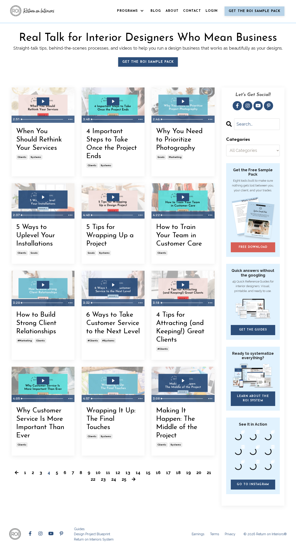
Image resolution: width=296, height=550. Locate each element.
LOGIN (212, 11)
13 (128, 472)
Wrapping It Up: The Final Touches (111, 419)
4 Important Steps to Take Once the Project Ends (111, 144)
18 (178, 472)
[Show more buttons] (70, 119)
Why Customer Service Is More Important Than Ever (40, 423)
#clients (93, 340)
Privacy (230, 534)
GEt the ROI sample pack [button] (148, 62)
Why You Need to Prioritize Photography (179, 140)
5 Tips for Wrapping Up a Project (110, 235)
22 (93, 479)
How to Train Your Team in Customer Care (179, 235)
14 (138, 472)
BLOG (156, 11)
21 (209, 472)
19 (188, 472)
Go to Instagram (253, 484)
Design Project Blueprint (92, 534)
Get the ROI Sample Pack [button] (254, 11)
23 (103, 479)
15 (148, 472)
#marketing (25, 340)
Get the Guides (253, 329)
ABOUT (172, 11)
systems (36, 157)
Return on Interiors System (94, 539)
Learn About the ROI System (253, 398)
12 (118, 472)
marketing (175, 157)
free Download (253, 247)
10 (98, 472)
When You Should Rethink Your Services (39, 140)
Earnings (198, 534)
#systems (108, 340)
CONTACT (192, 11)
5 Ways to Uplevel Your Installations (35, 235)
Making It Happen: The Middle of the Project (176, 423)
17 (168, 472)
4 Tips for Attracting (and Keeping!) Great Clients (180, 327)
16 (158, 472)
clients (22, 157)
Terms (214, 534)
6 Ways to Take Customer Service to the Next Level (113, 323)
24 (113, 479)
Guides (79, 529)
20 (198, 472)
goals (161, 157)
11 (108, 472)
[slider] (43, 119)
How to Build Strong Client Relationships (36, 323)
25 (124, 479)
